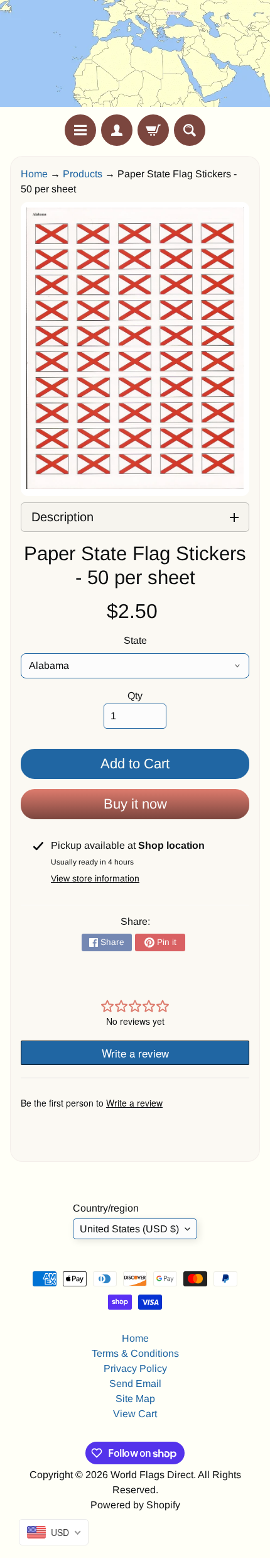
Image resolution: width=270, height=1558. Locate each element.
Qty (135, 695)
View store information (95, 878)
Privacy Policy (135, 1368)
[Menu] (80, 130)
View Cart (135, 1413)
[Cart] (153, 130)
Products (82, 174)
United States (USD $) (129, 1229)
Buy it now (135, 804)
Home (34, 174)
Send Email (135, 1383)
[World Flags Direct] (135, 57)
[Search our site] (189, 130)
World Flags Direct (152, 1474)
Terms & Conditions (135, 1353)
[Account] (116, 130)
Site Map (135, 1398)
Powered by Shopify (135, 1505)
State (135, 640)
